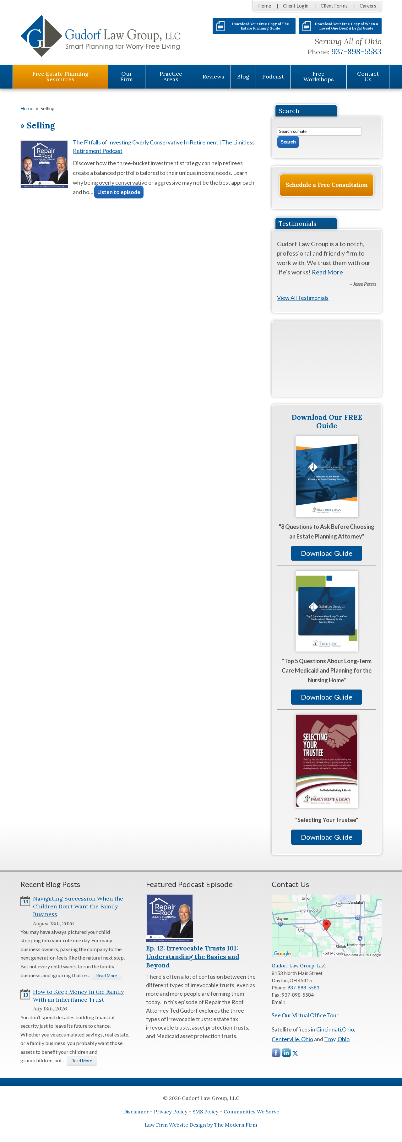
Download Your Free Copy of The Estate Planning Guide (260, 26)
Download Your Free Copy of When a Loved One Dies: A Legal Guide (346, 26)
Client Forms (334, 5)
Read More (327, 272)
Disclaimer (136, 1111)
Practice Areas (171, 76)
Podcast (273, 76)
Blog (243, 76)
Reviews (213, 76)
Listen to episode (118, 192)
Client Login (295, 5)
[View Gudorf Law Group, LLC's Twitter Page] (295, 1053)
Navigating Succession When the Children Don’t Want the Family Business (78, 906)
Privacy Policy (170, 1111)
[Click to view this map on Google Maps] (327, 955)
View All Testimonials (303, 297)
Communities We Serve (251, 1111)
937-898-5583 (356, 51)
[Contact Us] (326, 185)
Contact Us (368, 76)
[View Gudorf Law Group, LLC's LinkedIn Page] (286, 1054)
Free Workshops (318, 76)
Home (264, 5)
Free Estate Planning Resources (60, 76)
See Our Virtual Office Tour (305, 1015)
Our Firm (126, 76)
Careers (368, 5)
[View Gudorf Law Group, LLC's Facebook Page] (276, 1054)
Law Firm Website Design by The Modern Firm (201, 1125)
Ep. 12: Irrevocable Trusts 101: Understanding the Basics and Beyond (192, 956)
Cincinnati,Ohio (335, 1029)
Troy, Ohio (337, 1039)
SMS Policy (206, 1111)
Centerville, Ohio (292, 1039)
